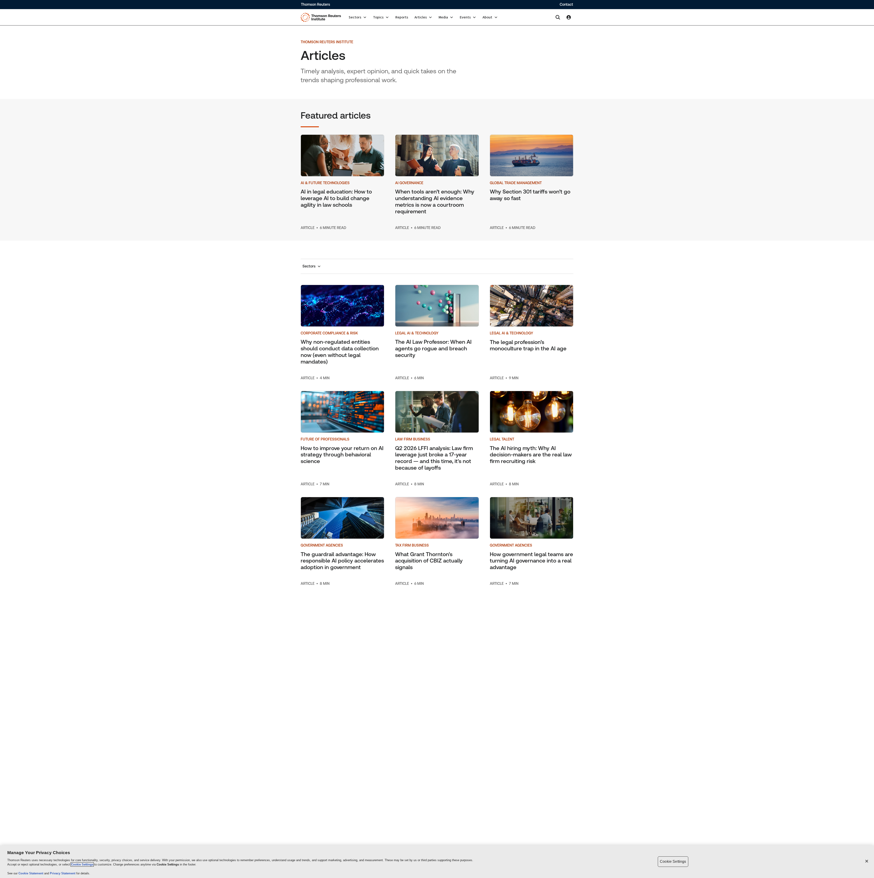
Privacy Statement (63, 873)
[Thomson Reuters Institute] (321, 17)
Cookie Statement (31, 873)
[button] (357, 17)
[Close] (867, 861)
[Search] (557, 17)
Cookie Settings (82, 864)
